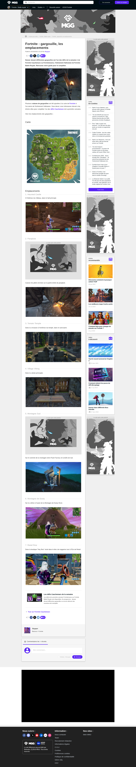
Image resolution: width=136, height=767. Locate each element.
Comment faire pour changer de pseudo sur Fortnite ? (100, 327)
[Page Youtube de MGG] (37, 735)
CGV (56, 763)
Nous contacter (60, 735)
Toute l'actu (100, 189)
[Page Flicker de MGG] (45, 735)
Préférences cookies (62, 753)
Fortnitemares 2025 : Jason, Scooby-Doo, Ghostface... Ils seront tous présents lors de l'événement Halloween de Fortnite (100, 158)
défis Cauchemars (57, 109)
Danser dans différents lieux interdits (98, 408)
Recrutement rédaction (63, 741)
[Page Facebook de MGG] (24, 735)
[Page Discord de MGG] (28, 735)
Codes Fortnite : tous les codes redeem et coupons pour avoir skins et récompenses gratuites (101, 134)
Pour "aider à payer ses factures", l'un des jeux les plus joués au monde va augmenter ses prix (101, 126)
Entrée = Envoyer (65, 657)
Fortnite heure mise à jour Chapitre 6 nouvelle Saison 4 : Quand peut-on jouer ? (101, 166)
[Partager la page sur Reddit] (38, 55)
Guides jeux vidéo (33, 36)
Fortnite (72, 103)
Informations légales (62, 744)
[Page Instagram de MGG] (49, 735)
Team (57, 738)
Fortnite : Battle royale (45, 36)
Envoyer (78, 657)
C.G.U (57, 747)
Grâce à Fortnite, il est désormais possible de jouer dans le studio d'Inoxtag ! (100, 173)
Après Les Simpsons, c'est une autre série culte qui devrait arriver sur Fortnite (101, 141)
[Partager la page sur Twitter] (34, 55)
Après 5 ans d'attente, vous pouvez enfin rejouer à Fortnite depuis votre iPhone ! (101, 109)
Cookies (58, 750)
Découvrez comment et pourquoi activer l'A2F (100, 281)
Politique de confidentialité (64, 757)
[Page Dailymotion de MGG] (41, 735)
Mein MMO (87, 735)
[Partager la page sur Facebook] (31, 55)
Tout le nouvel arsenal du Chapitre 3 (101, 360)
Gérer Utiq (58, 760)
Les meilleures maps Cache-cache (101, 304)
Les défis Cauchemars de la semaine (58, 594)
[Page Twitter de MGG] (32, 735)
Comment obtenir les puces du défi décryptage (99, 384)
